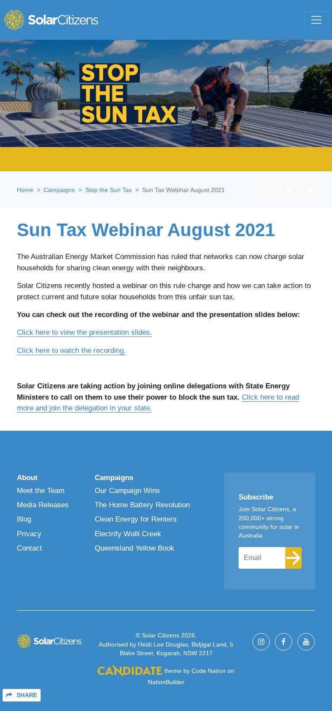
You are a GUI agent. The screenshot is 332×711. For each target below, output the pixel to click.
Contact (29, 548)
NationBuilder (166, 682)
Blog (24, 519)
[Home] (51, 20)
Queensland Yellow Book (134, 548)
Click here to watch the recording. (71, 350)
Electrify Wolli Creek (128, 534)
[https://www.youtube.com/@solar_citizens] (311, 190)
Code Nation (209, 671)
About (27, 478)
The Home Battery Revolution (142, 505)
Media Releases (43, 505)
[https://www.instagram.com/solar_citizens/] (266, 190)
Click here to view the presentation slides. (84, 332)
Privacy (29, 534)
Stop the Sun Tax (108, 189)
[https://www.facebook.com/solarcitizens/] (288, 190)
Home (25, 189)
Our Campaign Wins (127, 491)
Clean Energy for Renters (136, 519)
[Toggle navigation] (316, 20)
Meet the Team (40, 491)
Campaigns (59, 189)
